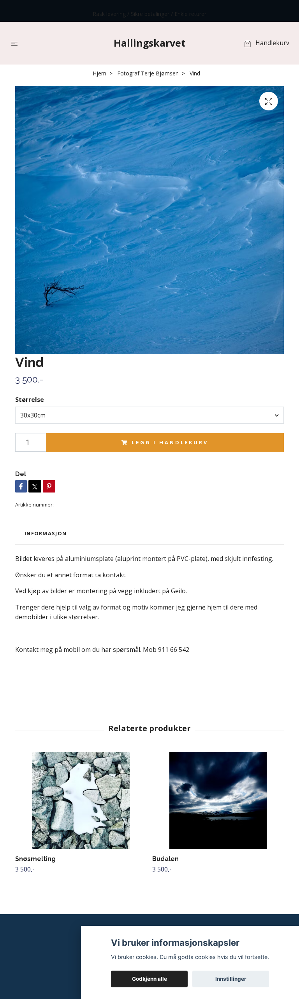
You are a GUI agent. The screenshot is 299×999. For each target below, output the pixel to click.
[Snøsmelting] (80, 800)
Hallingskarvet (149, 42)
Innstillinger (230, 979)
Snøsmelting (35, 859)
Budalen (165, 859)
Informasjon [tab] (46, 533)
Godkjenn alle (149, 979)
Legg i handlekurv (170, 442)
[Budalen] (217, 800)
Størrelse (29, 399)
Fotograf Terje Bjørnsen (148, 73)
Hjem (99, 73)
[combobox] (149, 415)
